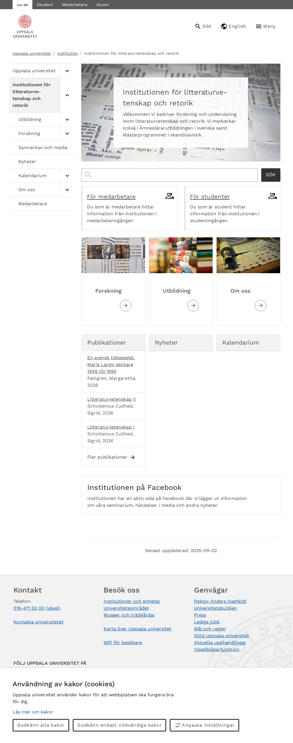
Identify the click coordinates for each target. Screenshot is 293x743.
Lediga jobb (207, 622)
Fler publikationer (107, 457)
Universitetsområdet (126, 608)
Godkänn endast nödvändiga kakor (119, 725)
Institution (67, 53)
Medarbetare (74, 4)
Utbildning (29, 119)
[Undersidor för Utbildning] (67, 120)
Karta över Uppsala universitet (137, 628)
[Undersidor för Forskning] (67, 134)
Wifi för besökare (123, 642)
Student (45, 4)
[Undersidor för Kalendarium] (67, 176)
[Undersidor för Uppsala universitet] (67, 71)
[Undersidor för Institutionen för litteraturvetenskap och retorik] (67, 95)
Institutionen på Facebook (134, 487)
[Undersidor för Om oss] (67, 190)
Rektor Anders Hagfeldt (220, 601)
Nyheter (27, 161)
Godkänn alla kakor (41, 725)
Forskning (29, 133)
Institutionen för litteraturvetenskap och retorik (32, 95)
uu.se (22, 4)
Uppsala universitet (32, 53)
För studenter (210, 196)
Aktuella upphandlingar (220, 642)
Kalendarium (32, 175)
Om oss (26, 189)
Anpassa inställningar (208, 725)
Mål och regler (210, 628)
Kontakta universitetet (38, 622)
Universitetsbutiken (215, 608)
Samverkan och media (43, 147)
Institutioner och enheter (132, 601)
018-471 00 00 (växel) (36, 608)
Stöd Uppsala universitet (221, 635)
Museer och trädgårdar (129, 615)
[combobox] (169, 175)
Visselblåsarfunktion (216, 649)
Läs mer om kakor (33, 712)
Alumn (102, 4)
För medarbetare (111, 196)
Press (200, 615)
